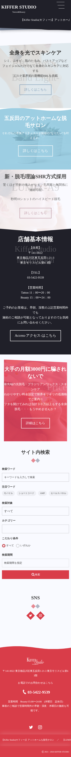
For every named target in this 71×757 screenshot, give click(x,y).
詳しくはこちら (35, 89)
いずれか (25, 545)
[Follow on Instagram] (40, 616)
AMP (42, 493)
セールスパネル (58, 493)
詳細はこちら (35, 423)
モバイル (8, 493)
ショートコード (26, 493)
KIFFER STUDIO (18, 7)
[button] (60, 5)
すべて (10, 545)
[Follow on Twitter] (31, 616)
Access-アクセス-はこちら (35, 335)
